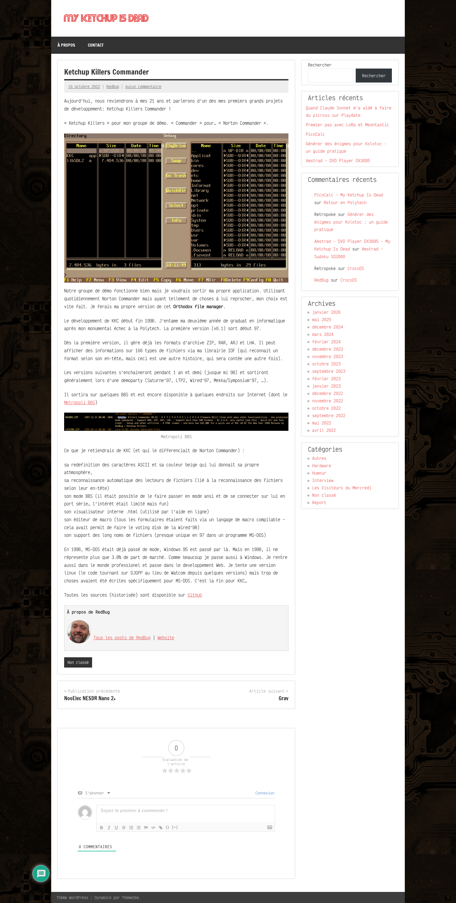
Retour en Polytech (345, 202)
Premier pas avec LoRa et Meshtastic (347, 124)
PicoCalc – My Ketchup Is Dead (348, 194)
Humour (319, 473)
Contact (96, 45)
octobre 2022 (326, 408)
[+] (175, 827)
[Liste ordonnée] (131, 827)
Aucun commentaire (143, 86)
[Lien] (160, 827)
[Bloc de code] (153, 827)
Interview (323, 480)
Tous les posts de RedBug (121, 637)
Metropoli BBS (79, 402)
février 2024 (326, 341)
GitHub (195, 595)
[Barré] (123, 827)
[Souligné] (116, 827)
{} (167, 827)
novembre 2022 (327, 400)
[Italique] (109, 827)
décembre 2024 (327, 327)
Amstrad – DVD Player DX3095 (338, 160)
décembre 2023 (327, 349)
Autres (319, 458)
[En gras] (101, 827)
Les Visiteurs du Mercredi (342, 487)
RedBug (112, 86)
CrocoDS (356, 268)
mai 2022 (321, 423)
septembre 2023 (328, 371)
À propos (66, 45)
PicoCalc (315, 134)
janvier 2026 (326, 312)
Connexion (263, 793)
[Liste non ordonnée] (138, 827)
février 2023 (326, 378)
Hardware (321, 465)
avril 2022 (324, 430)
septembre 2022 (328, 415)
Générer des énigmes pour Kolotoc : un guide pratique (351, 222)
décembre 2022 (327, 393)
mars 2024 (323, 334)
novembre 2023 (327, 356)
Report (319, 502)
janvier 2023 (326, 386)
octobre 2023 (326, 363)
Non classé (78, 662)
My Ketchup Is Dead (106, 18)
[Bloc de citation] (146, 827)
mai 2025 (321, 319)
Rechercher (320, 64)
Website (166, 637)
